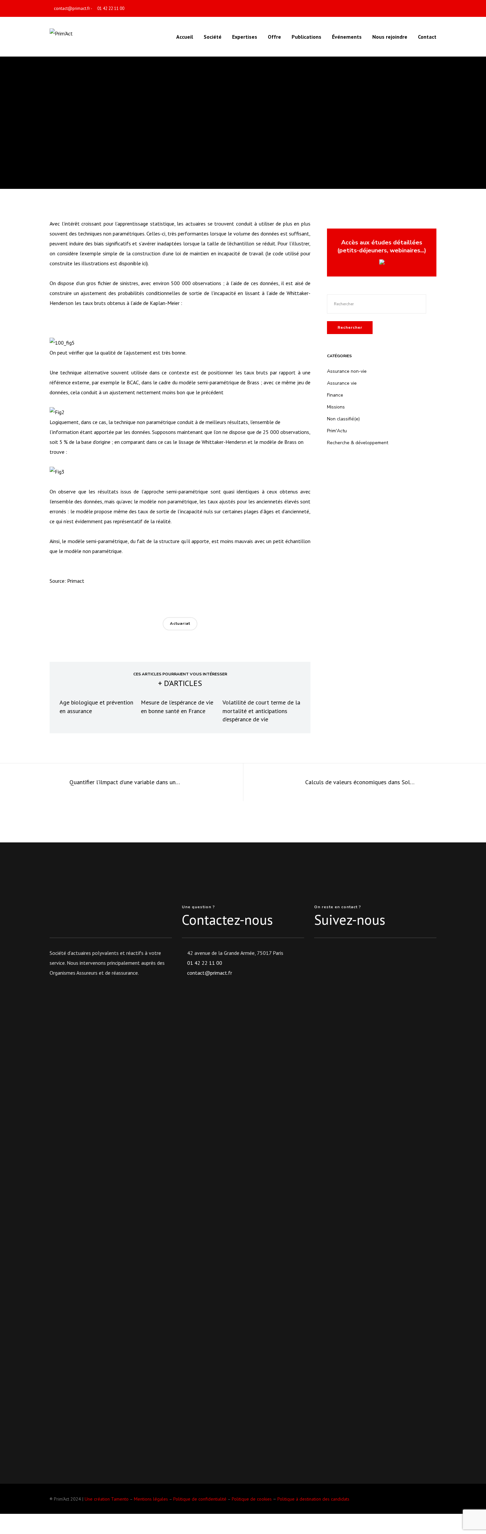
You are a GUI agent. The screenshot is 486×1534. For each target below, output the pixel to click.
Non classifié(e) (343, 419)
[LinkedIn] (434, 9)
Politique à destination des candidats (313, 1499)
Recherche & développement (243, 110)
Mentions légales (151, 1499)
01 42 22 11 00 (110, 8)
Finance (335, 395)
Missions (336, 407)
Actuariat (180, 623)
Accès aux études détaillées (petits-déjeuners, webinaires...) (381, 246)
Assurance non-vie (347, 371)
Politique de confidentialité (199, 1499)
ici (144, 263)
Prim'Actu (337, 431)
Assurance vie (342, 383)
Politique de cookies (252, 1499)
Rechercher (350, 327)
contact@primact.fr (72, 8)
